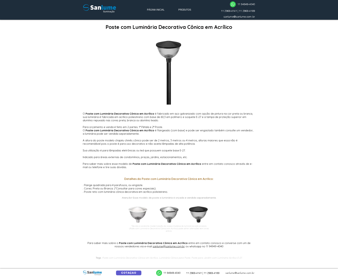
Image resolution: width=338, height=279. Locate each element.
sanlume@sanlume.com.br (239, 16)
